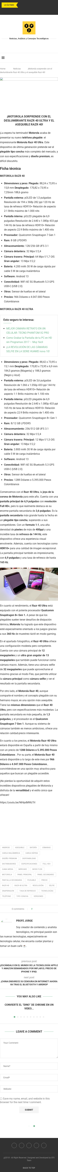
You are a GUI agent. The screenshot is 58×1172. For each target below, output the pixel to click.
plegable (31, 880)
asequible (19, 847)
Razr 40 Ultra (21, 885)
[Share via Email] (47, 909)
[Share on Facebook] (38, 909)
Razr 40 (5, 885)
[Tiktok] (37, 10)
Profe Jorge (24, 920)
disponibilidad (29, 858)
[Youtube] (29, 10)
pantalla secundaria (12, 880)
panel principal (24, 875)
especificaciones (29, 864)
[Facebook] (20, 10)
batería (33, 847)
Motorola (7, 875)
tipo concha (22, 896)
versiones (38, 896)
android (6, 847)
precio (44, 880)
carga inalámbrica (11, 853)
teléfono (6, 896)
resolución (38, 885)
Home (2, 68)
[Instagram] (25, 10)
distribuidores (9, 864)
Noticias (17, 68)
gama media (7, 869)
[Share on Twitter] (41, 909)
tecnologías (47, 891)
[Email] (33, 10)
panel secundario (45, 875)
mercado (23, 869)
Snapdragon (8, 891)
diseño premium (9, 858)
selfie (51, 885)
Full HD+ (47, 864)
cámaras (46, 847)
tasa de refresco (27, 891)
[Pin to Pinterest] (44, 909)
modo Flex (37, 869)
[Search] (54, 58)
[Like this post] (34, 909)
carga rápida (31, 853)
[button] (21, 5)
